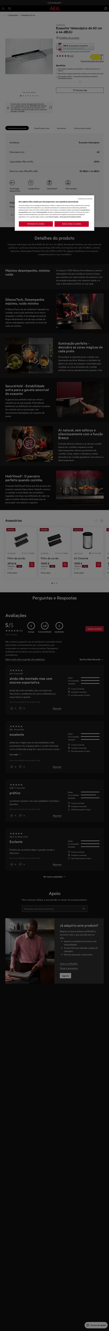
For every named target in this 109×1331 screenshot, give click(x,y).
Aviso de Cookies (53, 217)
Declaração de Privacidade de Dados (70, 217)
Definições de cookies (35, 224)
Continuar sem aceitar (85, 198)
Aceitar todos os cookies (71, 224)
